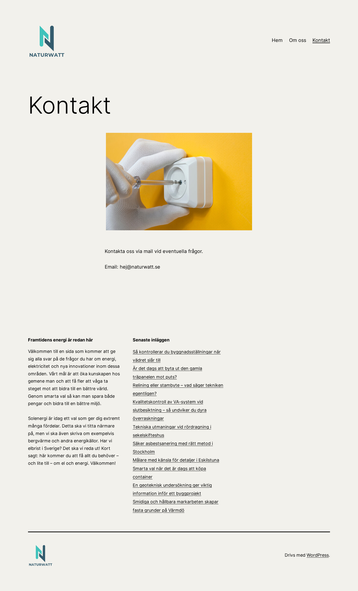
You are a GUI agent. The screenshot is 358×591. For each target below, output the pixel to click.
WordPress (318, 555)
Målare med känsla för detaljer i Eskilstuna (176, 460)
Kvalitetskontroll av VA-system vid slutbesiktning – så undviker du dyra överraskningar (170, 410)
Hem (277, 40)
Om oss (297, 40)
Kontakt (321, 40)
